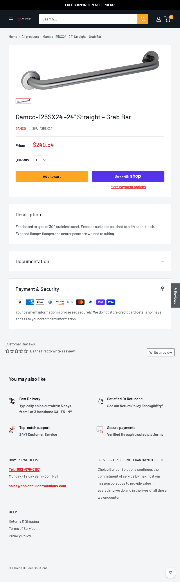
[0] (167, 19)
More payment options (128, 186)
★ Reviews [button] (176, 295)
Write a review (160, 352)
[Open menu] (11, 19)
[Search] (142, 19)
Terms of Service (22, 528)
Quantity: (23, 160)
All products (30, 36)
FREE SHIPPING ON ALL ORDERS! (90, 5)
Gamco (21, 128)
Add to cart (52, 176)
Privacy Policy (20, 536)
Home (13, 36)
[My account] (159, 19)
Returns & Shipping (24, 521)
